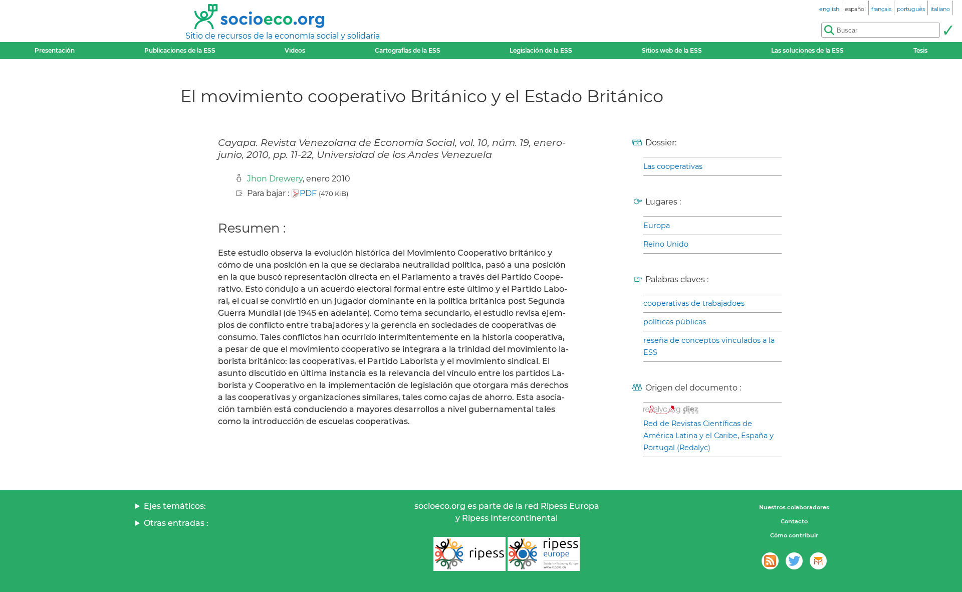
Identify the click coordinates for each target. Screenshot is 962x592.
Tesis (920, 50)
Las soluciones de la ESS (807, 50)
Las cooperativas (672, 166)
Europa (656, 225)
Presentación (55, 50)
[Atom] (770, 560)
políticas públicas (674, 321)
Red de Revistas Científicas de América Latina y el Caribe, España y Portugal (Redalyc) (708, 435)
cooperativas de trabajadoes (694, 303)
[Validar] (948, 30)
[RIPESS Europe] (544, 554)
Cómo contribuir (794, 535)
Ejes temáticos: (175, 506)
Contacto (794, 521)
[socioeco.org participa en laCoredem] (818, 560)
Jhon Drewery (275, 178)
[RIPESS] (469, 554)
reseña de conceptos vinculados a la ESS (709, 346)
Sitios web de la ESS (672, 50)
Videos (295, 50)
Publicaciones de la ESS (179, 50)
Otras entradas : (176, 523)
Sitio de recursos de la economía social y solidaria (282, 36)
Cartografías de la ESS (407, 50)
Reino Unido (665, 244)
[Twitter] (794, 560)
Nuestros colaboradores (794, 507)
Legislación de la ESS (541, 50)
